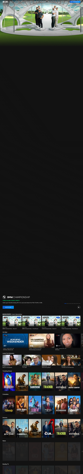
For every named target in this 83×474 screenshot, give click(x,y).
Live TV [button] (30, 1)
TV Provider (43, 1)
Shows (11, 1)
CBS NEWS (17, 1)
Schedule (35, 1)
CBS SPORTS (24, 1)
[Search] (48, 1)
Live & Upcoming (16, 314)
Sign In (66, 1)
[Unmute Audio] (78, 307)
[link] (75, 2)
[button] (15, 343)
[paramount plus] (5, 2)
